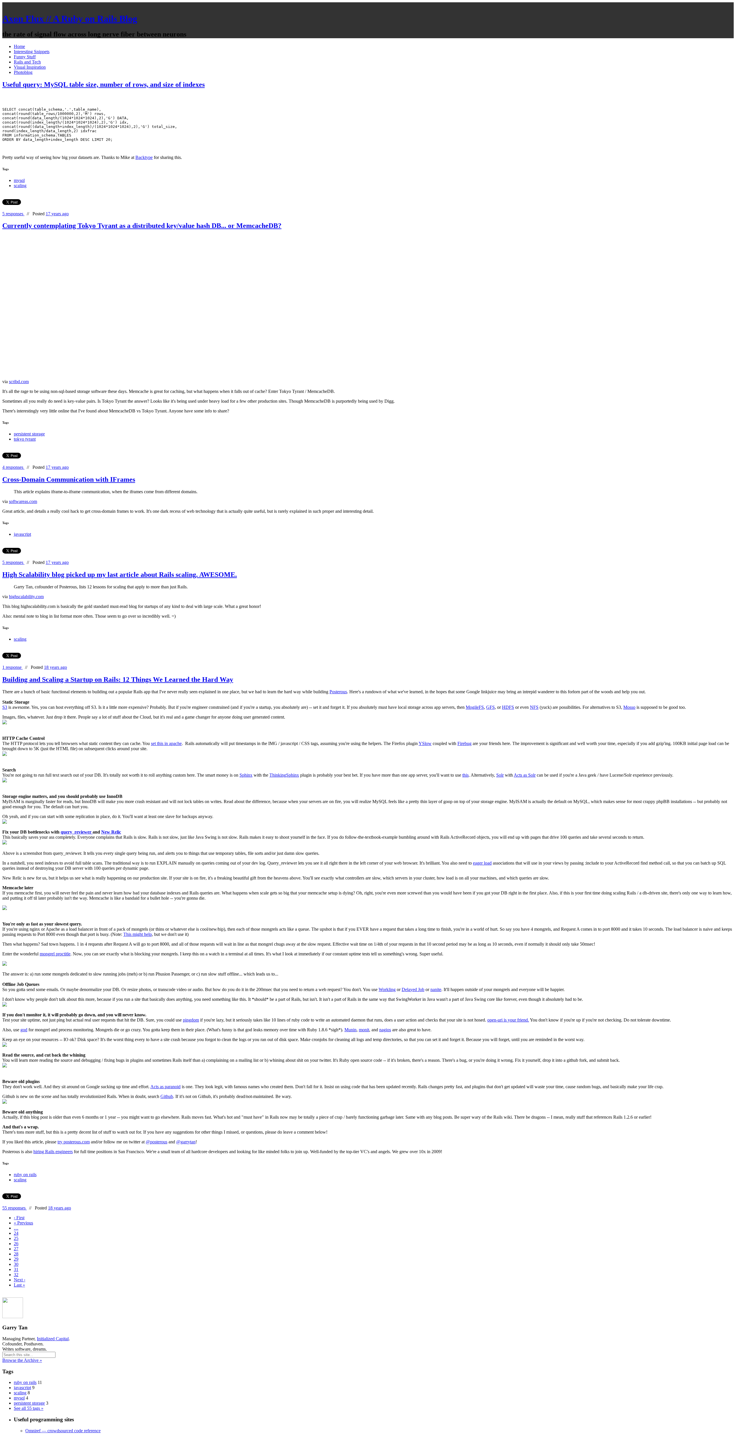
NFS (534, 707)
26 (16, 1243)
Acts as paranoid (165, 1086)
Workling (387, 989)
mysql (19, 180)
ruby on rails (25, 1174)
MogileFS (475, 707)
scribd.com (19, 381)
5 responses (13, 213)
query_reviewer (77, 832)
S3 (4, 707)
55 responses (14, 1207)
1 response (12, 667)
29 (16, 1259)
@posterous (156, 1141)
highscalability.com (26, 596)
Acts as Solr (525, 775)
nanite (435, 989)
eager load (482, 863)
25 (16, 1238)
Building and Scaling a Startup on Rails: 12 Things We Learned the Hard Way (117, 679)
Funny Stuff (25, 56)
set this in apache (166, 743)
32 (16, 1274)
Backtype (144, 157)
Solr (500, 775)
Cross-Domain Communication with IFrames (68, 479)
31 (16, 1269)
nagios (385, 1029)
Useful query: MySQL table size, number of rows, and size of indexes (103, 84)
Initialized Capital (53, 1338)
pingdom (191, 1019)
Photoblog (23, 72)
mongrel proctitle (55, 953)
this (465, 775)
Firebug (464, 743)
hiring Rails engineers (53, 1151)
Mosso (629, 707)
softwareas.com (23, 501)
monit (364, 1029)
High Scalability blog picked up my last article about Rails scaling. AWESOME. (119, 574)
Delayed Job (413, 989)
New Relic (111, 832)
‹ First (19, 1217)
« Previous (23, 1222)
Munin (350, 1029)
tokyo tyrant (25, 439)
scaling (20, 185)
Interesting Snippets (31, 51)
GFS (490, 707)
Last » (19, 1285)
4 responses (13, 467)
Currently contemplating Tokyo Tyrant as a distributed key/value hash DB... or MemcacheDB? (141, 225)
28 (16, 1253)
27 (16, 1248)
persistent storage (29, 433)
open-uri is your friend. (508, 1019)
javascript (22, 534)
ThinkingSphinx (284, 775)
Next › (19, 1279)
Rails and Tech (27, 61)
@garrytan (185, 1141)
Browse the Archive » (22, 1360)
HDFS (508, 707)
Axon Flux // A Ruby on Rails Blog (69, 19)
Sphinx (245, 775)
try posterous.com (73, 1141)
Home (19, 46)
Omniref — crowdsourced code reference (63, 1430)
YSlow (425, 743)
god (23, 1029)
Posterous (338, 691)
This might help (137, 934)
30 (16, 1264)
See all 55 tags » (28, 1408)
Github (166, 1096)
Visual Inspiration (30, 67)
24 (16, 1233)
